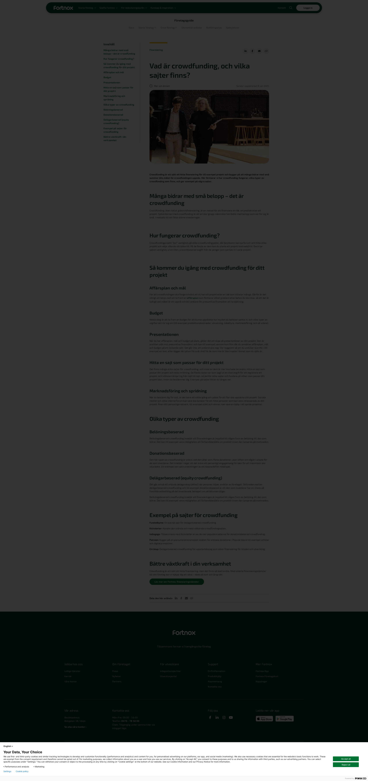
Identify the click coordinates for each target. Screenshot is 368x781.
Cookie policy (22, 771)
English (7, 746)
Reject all (346, 764)
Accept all (346, 759)
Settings (7, 771)
